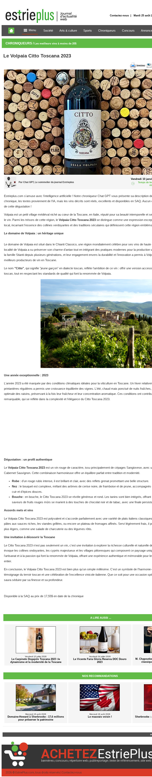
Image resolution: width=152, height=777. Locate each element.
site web (146, 761)
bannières (47, 761)
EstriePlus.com (24, 772)
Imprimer (141, 65)
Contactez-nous (119, 15)
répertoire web (78, 761)
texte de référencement (124, 761)
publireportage (99, 761)
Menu (32, 30)
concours (61, 761)
